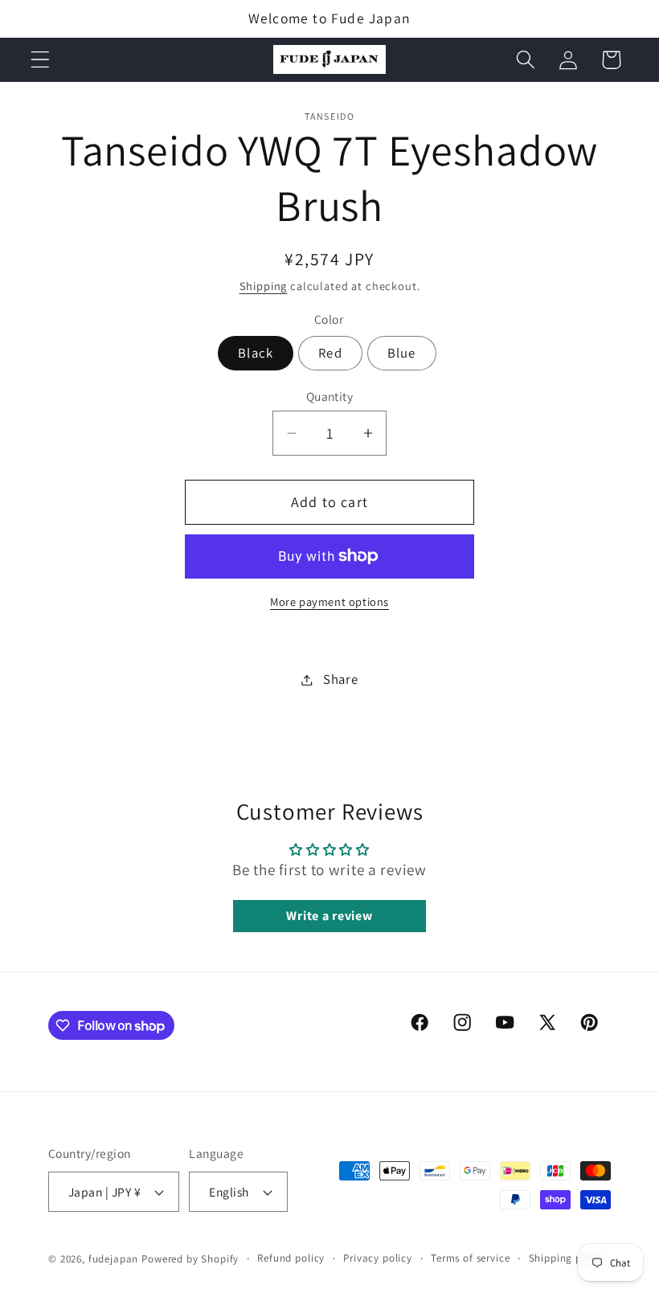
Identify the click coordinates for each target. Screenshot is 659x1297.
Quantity (330, 396)
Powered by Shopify (190, 1259)
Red (330, 353)
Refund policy (291, 1258)
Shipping (263, 285)
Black (255, 353)
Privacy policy (377, 1258)
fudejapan (113, 1259)
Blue (401, 353)
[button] (40, 60)
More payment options (329, 601)
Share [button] (340, 679)
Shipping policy (567, 1258)
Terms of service (470, 1258)
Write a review (329, 915)
